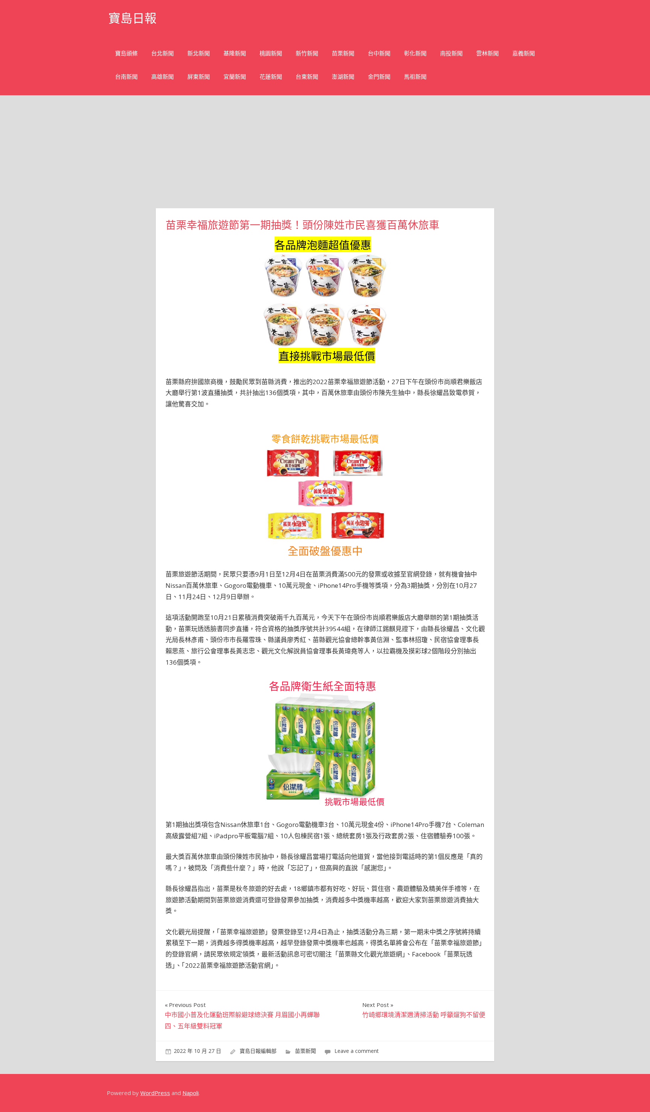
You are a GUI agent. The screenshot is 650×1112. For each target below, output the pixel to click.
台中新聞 (379, 53)
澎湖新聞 (343, 76)
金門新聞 (379, 76)
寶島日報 (132, 18)
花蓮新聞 (271, 76)
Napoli (190, 1093)
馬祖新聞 (415, 76)
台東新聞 (307, 76)
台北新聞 (162, 53)
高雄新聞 (162, 76)
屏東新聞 (198, 76)
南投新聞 (451, 53)
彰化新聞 (415, 53)
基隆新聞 (234, 53)
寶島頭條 (126, 53)
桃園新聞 (271, 53)
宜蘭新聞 (234, 76)
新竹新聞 (307, 53)
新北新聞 (198, 53)
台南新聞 (126, 76)
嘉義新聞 (523, 53)
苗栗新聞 (343, 53)
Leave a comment (356, 1050)
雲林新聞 (487, 53)
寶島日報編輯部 (258, 1050)
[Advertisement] (325, 151)
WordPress (155, 1093)
